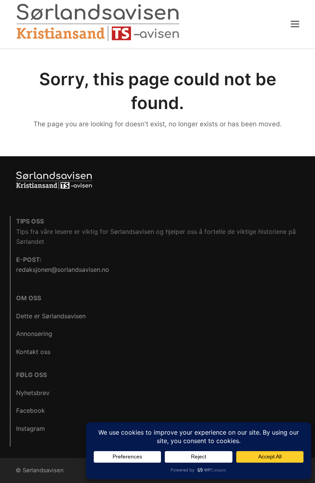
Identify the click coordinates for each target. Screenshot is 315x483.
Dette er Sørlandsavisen (51, 316)
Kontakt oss (33, 352)
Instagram (30, 428)
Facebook (30, 410)
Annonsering (34, 333)
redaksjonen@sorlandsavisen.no (62, 269)
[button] (295, 24)
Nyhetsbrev (33, 393)
